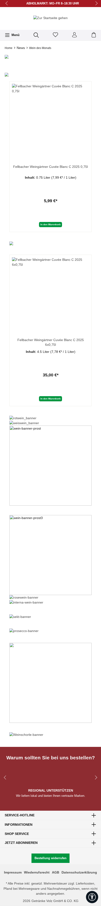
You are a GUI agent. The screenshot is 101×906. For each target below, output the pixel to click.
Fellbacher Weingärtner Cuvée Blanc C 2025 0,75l (50, 167)
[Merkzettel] (55, 35)
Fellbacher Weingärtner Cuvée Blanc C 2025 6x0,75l (50, 342)
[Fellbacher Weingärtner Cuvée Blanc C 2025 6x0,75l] (50, 292)
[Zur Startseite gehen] (50, 17)
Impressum (13, 872)
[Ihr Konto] (74, 35)
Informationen (18, 824)
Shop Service (17, 833)
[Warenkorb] (93, 35)
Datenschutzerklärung (79, 872)
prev (7, 3)
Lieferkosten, (85, 883)
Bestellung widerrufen (50, 858)
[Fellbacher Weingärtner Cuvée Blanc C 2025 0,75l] (50, 119)
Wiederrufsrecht (37, 872)
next (95, 3)
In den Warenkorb (50, 224)
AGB (55, 872)
